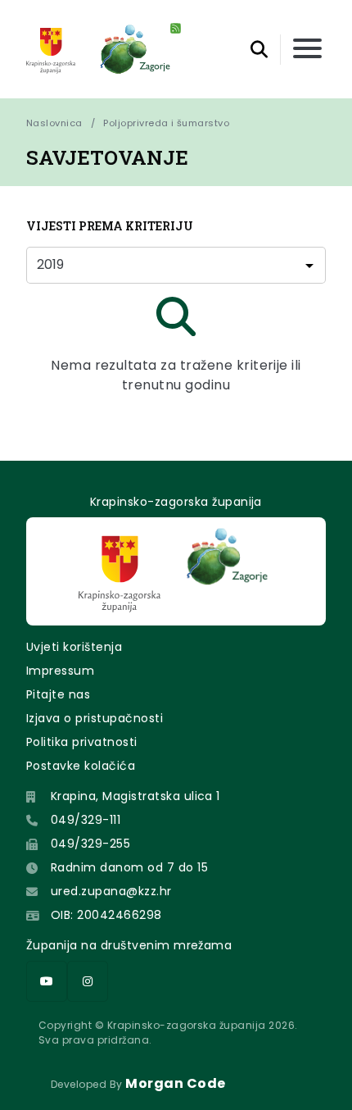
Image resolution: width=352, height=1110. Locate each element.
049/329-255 (90, 843)
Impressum (60, 670)
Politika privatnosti (82, 742)
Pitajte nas (58, 694)
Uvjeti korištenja (74, 647)
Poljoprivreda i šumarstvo (166, 123)
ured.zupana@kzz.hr (111, 891)
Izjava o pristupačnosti (94, 718)
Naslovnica (54, 123)
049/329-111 (85, 820)
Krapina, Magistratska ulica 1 (135, 796)
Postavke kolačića (80, 765)
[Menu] (307, 49)
